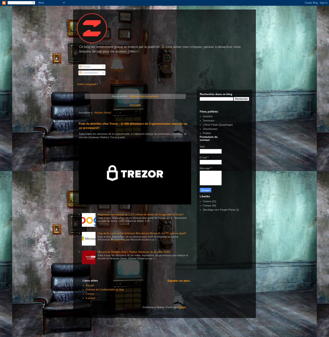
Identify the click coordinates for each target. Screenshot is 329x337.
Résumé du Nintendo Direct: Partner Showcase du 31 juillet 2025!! (133, 252)
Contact (90, 293)
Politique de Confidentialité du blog (105, 289)
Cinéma (207, 201)
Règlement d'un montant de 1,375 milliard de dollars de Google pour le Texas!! (140, 214)
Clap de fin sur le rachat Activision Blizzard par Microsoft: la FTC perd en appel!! (141, 233)
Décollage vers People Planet (219, 209)
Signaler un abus (178, 280)
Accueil (135, 105)
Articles (85, 66)
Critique (207, 205)
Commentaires (89, 72)
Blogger (182, 307)
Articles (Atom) (102, 112)
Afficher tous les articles (144, 96)
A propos (90, 298)
